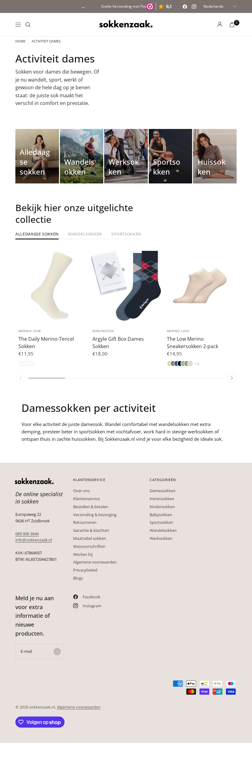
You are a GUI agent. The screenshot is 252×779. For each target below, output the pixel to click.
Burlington (103, 331)
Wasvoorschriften (89, 546)
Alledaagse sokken (37, 234)
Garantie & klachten (91, 530)
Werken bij (83, 554)
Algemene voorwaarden (95, 562)
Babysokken (161, 514)
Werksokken (161, 538)
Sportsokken (126, 234)
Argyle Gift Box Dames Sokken (118, 342)
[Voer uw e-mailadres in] (57, 651)
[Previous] (20, 286)
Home (20, 41)
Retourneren (84, 522)
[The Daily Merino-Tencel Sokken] (51, 285)
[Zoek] (28, 25)
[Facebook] (184, 6)
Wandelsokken (85, 234)
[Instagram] (194, 6)
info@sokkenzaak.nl (33, 540)
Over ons (81, 490)
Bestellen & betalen (90, 506)
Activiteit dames (46, 41)
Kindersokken (162, 506)
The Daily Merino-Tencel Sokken (46, 342)
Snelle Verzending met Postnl (126, 6)
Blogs (78, 578)
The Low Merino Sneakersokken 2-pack (192, 342)
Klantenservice (86, 498)
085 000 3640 (27, 533)
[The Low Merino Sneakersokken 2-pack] (200, 285)
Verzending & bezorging (94, 514)
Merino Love (29, 331)
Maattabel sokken (89, 538)
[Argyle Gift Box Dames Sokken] (125, 285)
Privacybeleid (85, 570)
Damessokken (162, 490)
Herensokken (162, 498)
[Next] (83, 286)
